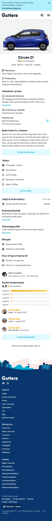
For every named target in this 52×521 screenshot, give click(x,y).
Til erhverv (6, 435)
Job (3, 411)
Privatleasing (7, 467)
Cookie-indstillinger (9, 502)
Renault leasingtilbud (10, 474)
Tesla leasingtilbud (9, 477)
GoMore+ (5, 438)
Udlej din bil (6, 442)
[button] (49, 5)
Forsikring (6, 449)
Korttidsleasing (8, 470)
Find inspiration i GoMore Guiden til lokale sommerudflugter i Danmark (17, 5)
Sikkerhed (6, 452)
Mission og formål (8, 397)
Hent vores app (8, 404)
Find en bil (6, 428)
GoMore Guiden (8, 418)
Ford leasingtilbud (9, 480)
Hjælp (4, 394)
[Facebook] (3, 383)
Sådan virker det (8, 432)
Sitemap (30, 499)
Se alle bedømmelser (26, 337)
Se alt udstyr (26, 191)
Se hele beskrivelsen (26, 152)
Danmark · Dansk (13, 506)
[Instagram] (7, 383)
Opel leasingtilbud (9, 484)
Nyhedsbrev (6, 408)
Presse (4, 401)
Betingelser (6, 499)
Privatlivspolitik (19, 499)
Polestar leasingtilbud (10, 487)
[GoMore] (10, 15)
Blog (3, 414)
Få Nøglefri (6, 445)
